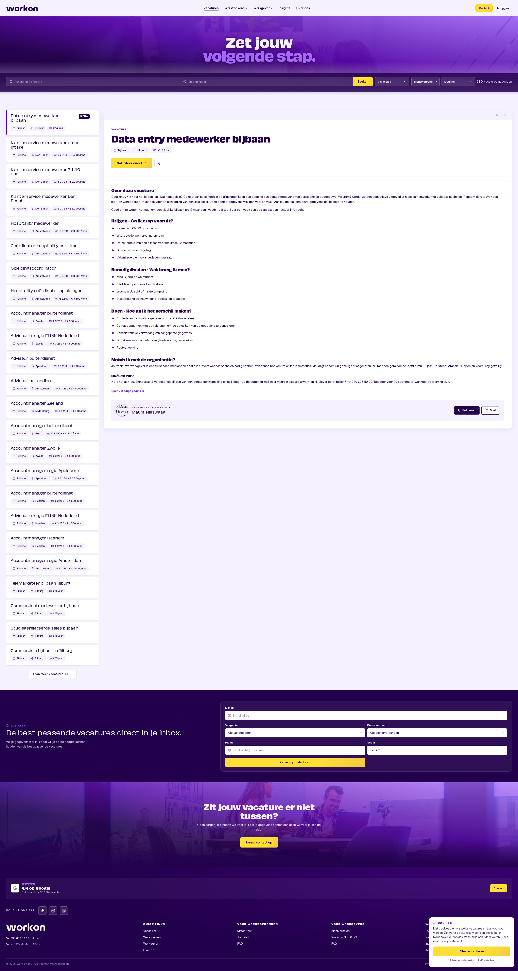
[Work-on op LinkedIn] (64, 910)
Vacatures (211, 8)
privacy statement (450, 941)
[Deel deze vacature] (158, 163)
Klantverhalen (340, 931)
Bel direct (469, 410)
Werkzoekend (235, 8)
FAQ (240, 943)
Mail (493, 410)
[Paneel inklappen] (497, 115)
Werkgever (262, 8)
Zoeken (363, 81)
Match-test (244, 931)
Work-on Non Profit (344, 937)
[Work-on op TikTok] (42, 910)
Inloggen (503, 8)
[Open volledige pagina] (489, 115)
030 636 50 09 (26, 938)
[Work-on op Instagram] (53, 910)
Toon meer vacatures (53, 674)
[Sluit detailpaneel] (504, 115)
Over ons (303, 8)
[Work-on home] (22, 8)
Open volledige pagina (126, 390)
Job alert (243, 937)
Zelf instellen (486, 960)
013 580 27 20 (25, 943)
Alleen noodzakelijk (462, 960)
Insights (284, 8)
